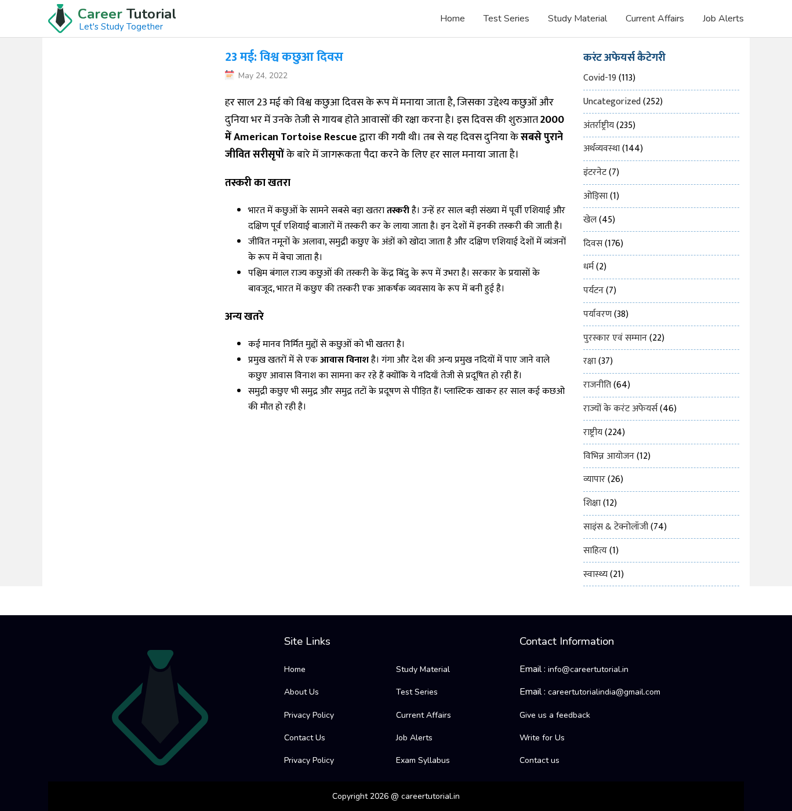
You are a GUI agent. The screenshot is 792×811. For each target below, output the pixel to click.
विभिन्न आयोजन (608, 456)
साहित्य (595, 550)
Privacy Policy (309, 715)
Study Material (577, 18)
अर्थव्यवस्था (601, 148)
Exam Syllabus (423, 760)
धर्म (588, 267)
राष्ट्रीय (592, 432)
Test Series (506, 18)
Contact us (539, 760)
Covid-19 (599, 78)
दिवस (592, 243)
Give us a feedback (554, 715)
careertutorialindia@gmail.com (604, 691)
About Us (301, 691)
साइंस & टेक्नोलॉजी (615, 527)
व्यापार (594, 479)
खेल (590, 220)
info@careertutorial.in (588, 669)
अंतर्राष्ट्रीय (598, 125)
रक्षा (589, 361)
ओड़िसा (595, 196)
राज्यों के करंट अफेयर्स (620, 409)
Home (452, 18)
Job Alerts (723, 18)
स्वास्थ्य (595, 574)
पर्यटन (593, 290)
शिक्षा (592, 503)
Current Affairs (655, 18)
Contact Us (304, 737)
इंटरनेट (594, 172)
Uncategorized (612, 101)
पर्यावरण (597, 314)
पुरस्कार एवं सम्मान (615, 338)
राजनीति (597, 385)
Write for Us (542, 737)
